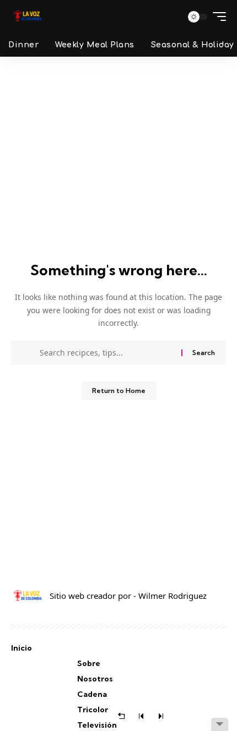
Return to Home (119, 390)
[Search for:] (106, 353)
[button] (170, 16)
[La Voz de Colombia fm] (27, 16)
